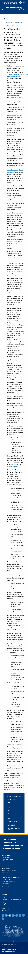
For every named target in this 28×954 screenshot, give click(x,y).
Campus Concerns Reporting (8, 881)
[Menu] (23, 3)
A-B (9, 802)
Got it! (22, 948)
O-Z (9, 818)
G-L (9, 810)
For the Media (5, 872)
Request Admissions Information (9, 870)
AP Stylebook (11, 799)
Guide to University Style (16, 25)
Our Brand (8, 25)
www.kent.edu (13, 466)
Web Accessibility (6, 887)
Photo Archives (5, 857)
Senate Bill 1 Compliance (7, 885)
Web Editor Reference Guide (14, 828)
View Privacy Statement (8, 951)
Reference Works (12, 821)
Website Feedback (6, 874)
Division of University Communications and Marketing (14, 8)
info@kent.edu (6, 904)
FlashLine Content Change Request (10, 861)
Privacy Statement (6, 883)
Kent (4, 20)
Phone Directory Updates (7, 859)
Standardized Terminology (11, 824)
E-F (9, 807)
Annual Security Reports (7, 880)
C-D (9, 805)
